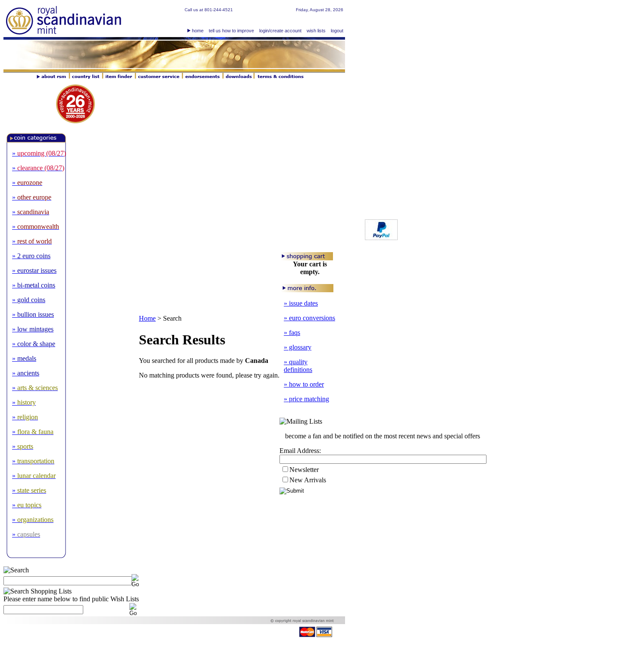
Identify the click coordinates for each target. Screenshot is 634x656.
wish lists (316, 30)
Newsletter (304, 469)
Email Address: (300, 450)
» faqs (292, 332)
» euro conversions (309, 318)
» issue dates (301, 303)
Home (147, 318)
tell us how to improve (231, 30)
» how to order (304, 384)
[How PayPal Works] (381, 237)
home (198, 30)
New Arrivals (307, 480)
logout (337, 30)
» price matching (306, 399)
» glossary (297, 347)
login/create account (280, 30)
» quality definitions (298, 365)
